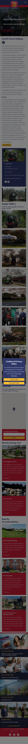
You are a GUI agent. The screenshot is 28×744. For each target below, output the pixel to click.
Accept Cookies (14, 379)
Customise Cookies (14, 383)
